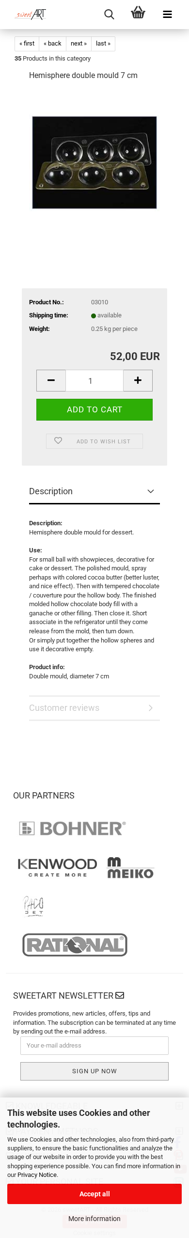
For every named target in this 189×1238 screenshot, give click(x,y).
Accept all (94, 1194)
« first (26, 43)
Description (51, 491)
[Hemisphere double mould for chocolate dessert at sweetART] (94, 162)
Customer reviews (64, 708)
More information (94, 1218)
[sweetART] (26, 14)
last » (103, 43)
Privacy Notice (37, 1174)
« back (53, 43)
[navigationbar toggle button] (167, 14)
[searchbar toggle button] (109, 14)
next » (79, 43)
